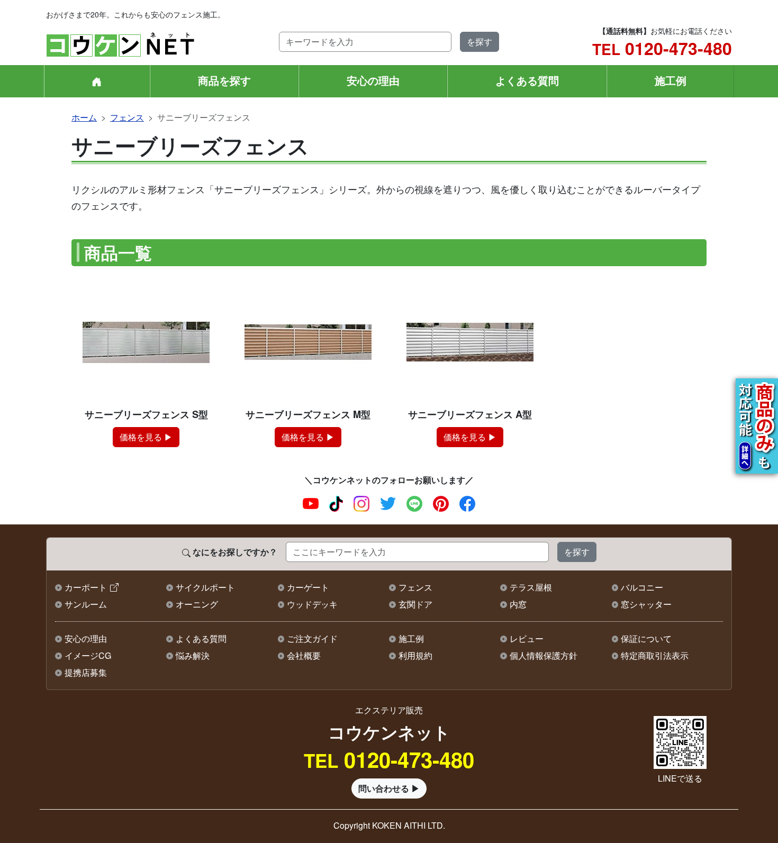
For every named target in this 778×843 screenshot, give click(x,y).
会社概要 (304, 655)
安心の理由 (373, 80)
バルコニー (642, 587)
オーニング (197, 604)
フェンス (127, 117)
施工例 (670, 80)
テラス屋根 (531, 587)
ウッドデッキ (312, 604)
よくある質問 (527, 80)
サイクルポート (205, 587)
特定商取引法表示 (655, 655)
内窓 (518, 604)
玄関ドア (415, 604)
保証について (646, 638)
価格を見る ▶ (146, 437)
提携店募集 (86, 672)
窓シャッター (646, 604)
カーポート (86, 587)
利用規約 (415, 655)
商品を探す (224, 80)
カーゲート (308, 587)
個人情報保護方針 (543, 655)
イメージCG (88, 655)
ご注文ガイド (312, 638)
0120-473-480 (662, 48)
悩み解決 (193, 655)
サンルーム (86, 604)
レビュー (527, 638)
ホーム (84, 117)
